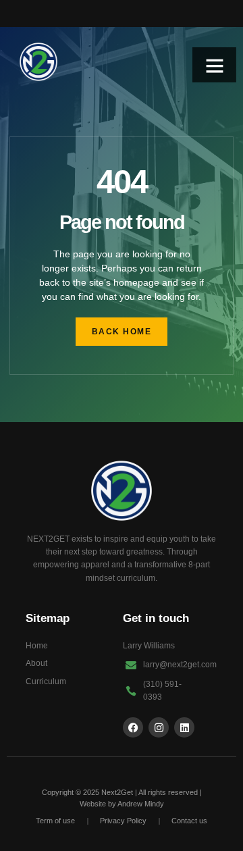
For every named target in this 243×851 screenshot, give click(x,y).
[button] (214, 65)
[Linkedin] (184, 727)
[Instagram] (158, 727)
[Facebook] (133, 727)
